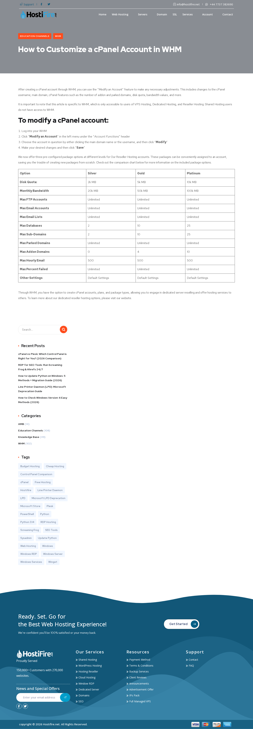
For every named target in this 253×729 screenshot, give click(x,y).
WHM (58, 36)
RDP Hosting (48, 522)
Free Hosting (43, 482)
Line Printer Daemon (50, 490)
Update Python (47, 538)
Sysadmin (26, 538)
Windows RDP (28, 554)
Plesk (50, 506)
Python (44, 514)
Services (187, 14)
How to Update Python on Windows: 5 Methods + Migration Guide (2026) (41, 378)
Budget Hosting (30, 466)
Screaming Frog (29, 530)
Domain (162, 14)
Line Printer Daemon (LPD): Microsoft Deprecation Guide (42, 389)
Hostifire (25, 490)
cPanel (24, 482)
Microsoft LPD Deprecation (48, 498)
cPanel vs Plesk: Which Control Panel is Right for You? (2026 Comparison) (42, 356)
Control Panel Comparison (36, 474)
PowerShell (27, 514)
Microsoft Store (30, 506)
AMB (21, 424)
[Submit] (65, 697)
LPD (22, 498)
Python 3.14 (27, 522)
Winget (52, 562)
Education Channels (34, 36)
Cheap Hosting (55, 466)
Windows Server (53, 554)
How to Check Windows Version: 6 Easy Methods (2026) (42, 400)
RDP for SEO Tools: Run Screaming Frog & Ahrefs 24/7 (40, 367)
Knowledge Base (28, 437)
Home (102, 14)
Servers (142, 14)
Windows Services (31, 562)
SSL (175, 14)
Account (207, 14)
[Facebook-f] (19, 706)
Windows (47, 546)
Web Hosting (120, 14)
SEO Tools (51, 530)
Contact (227, 14)
